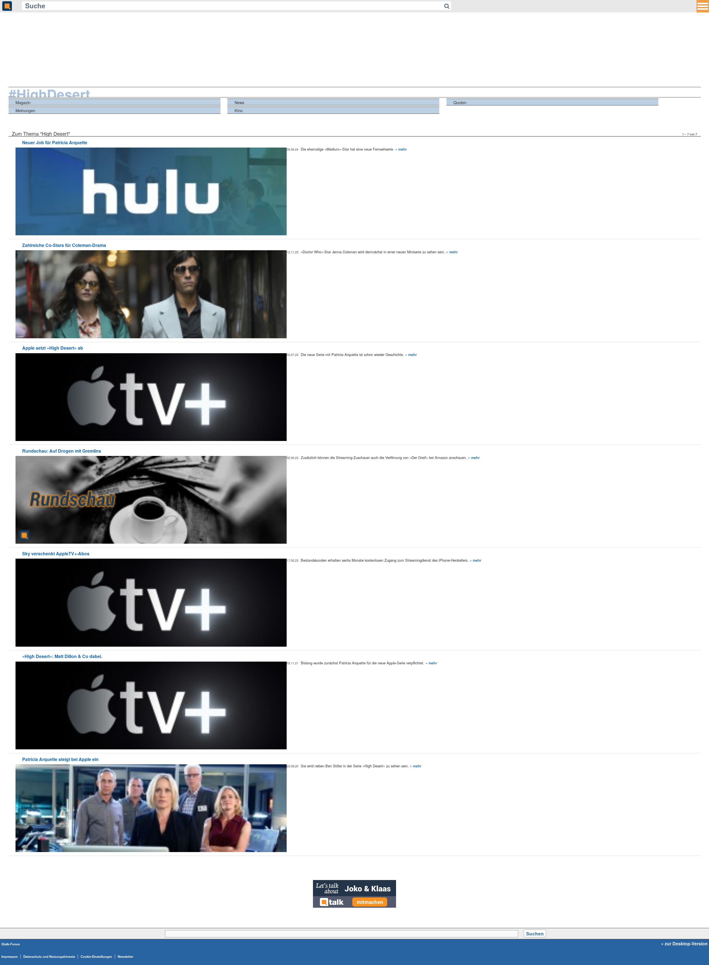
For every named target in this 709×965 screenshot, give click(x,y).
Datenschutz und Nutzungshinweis (49, 956)
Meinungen (25, 110)
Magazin (23, 102)
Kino (239, 110)
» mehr (401, 149)
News (239, 102)
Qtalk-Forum (10, 944)
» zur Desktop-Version (684, 944)
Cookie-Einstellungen (96, 956)
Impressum (9, 956)
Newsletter (125, 956)
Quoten (459, 102)
